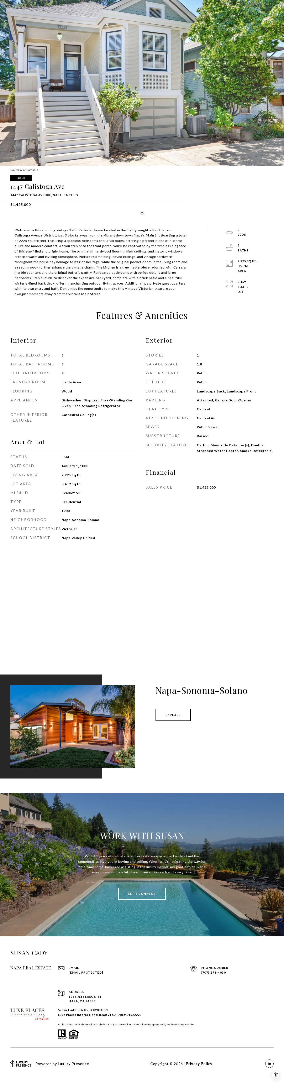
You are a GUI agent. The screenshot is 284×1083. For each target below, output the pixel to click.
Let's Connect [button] (142, 893)
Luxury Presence (73, 1063)
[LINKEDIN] (269, 1063)
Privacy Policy (199, 1063)
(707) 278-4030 (213, 972)
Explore (173, 715)
